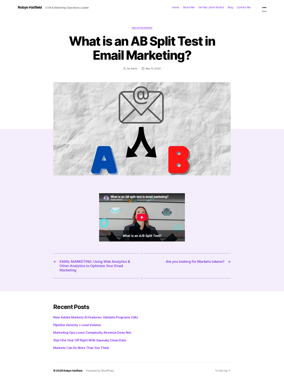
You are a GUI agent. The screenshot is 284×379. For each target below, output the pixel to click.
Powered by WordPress (100, 370)
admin (134, 68)
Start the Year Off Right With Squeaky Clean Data (89, 340)
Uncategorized (142, 28)
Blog (230, 7)
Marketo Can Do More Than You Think (81, 348)
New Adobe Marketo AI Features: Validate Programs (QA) (95, 317)
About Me (189, 7)
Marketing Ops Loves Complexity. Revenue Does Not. (92, 332)
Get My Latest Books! (211, 7)
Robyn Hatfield (30, 7)
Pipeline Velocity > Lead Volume (77, 325)
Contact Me (244, 7)
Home (175, 7)
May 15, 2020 (153, 68)
